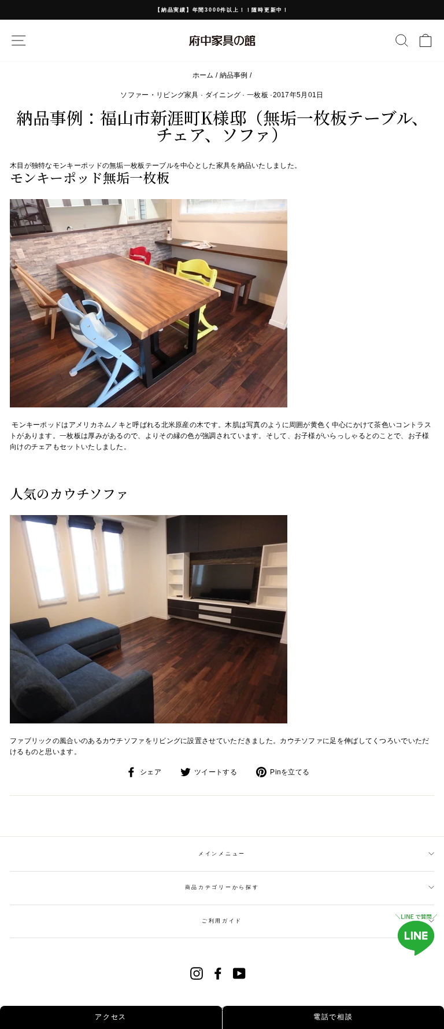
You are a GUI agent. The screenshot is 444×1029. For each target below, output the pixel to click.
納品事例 (234, 75)
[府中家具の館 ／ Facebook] (218, 973)
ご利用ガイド (222, 921)
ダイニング (223, 95)
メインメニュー (222, 854)
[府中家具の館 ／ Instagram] (196, 973)
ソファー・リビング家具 (159, 95)
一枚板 (257, 95)
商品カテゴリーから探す (222, 887)
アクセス (111, 1017)
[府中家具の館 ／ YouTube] (239, 973)
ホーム (203, 75)
